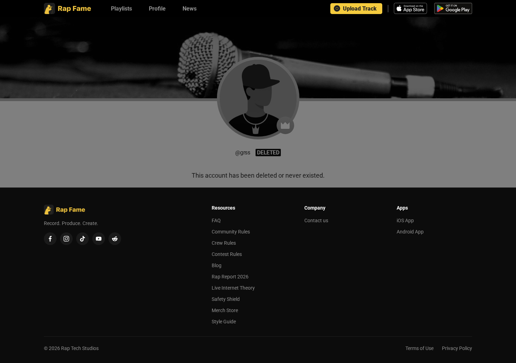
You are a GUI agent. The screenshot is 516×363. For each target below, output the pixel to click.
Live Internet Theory (233, 288)
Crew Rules (224, 243)
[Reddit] (114, 238)
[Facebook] (50, 238)
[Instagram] (66, 238)
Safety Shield (226, 299)
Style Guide (224, 321)
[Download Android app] (453, 8)
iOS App (405, 220)
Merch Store (225, 310)
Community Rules (231, 232)
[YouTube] (98, 238)
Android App (410, 232)
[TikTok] (82, 238)
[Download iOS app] (411, 8)
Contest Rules (227, 254)
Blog (216, 265)
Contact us (316, 220)
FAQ (216, 220)
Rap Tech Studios (80, 348)
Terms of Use (419, 348)
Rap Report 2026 (230, 276)
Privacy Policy (457, 348)
